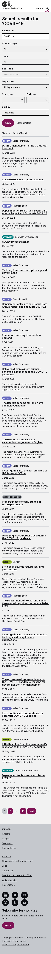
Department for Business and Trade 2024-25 (23, 777)
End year (31, 94)
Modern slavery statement (15, 944)
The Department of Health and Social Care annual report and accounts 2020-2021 (25, 603)
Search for (8, 30)
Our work (6, 829)
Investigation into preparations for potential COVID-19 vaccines (22, 714)
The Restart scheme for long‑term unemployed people (22, 404)
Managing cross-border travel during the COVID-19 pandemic (24, 537)
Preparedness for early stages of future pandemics (21, 503)
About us (6, 856)
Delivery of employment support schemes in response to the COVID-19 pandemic (24, 372)
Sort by (6, 107)
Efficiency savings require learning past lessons (23, 568)
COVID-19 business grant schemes (23, 179)
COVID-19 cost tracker (15, 241)
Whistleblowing (9, 880)
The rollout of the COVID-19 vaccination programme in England (22, 441)
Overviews (7, 843)
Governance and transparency (17, 861)
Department (8, 81)
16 (23, 811)
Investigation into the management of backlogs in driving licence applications (24, 637)
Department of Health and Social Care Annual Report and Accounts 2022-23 (24, 212)
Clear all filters (24, 123)
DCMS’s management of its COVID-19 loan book (24, 147)
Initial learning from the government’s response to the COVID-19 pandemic (24, 745)
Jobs (4, 865)
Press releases (9, 848)
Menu (38, 8)
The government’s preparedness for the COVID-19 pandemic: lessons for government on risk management (23, 682)
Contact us (7, 870)
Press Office (8, 885)
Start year (7, 94)
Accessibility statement (14, 941)
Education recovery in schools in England (21, 336)
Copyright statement (12, 937)
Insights (6, 838)
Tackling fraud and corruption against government (24, 271)
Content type (9, 43)
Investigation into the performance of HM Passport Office (24, 472)
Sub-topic (7, 68)
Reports (6, 833)
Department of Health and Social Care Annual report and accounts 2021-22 (24, 305)
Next (31, 811)
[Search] (47, 8)
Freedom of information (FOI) (17, 875)
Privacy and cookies (36, 937)
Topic (5, 56)
